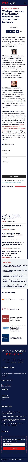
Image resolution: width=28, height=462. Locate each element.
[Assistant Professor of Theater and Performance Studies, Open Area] (5, 318)
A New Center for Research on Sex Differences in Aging (10, 412)
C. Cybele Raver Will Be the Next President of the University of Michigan (15, 265)
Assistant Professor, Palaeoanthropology (16, 338)
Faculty (16, 8)
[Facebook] (7, 31)
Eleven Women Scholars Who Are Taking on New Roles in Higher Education (13, 244)
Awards (4, 221)
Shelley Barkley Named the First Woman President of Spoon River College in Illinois (15, 280)
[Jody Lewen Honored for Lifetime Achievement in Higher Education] (14, 200)
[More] (20, 31)
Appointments (7, 8)
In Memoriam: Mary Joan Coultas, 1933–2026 (13, 416)
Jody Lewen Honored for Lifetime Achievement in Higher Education (11, 217)
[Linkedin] (10, 31)
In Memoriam (5, 229)
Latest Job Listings (8, 292)
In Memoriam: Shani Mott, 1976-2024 (12, 226)
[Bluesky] (2, 385)
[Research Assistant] (5, 309)
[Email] (13, 31)
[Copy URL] (17, 31)
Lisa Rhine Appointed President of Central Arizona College (15, 270)
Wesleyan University (10, 144)
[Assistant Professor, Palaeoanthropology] (5, 338)
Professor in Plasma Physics (17, 300)
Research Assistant (15, 309)
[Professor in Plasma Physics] (5, 299)
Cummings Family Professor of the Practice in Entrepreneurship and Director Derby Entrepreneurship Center (17, 328)
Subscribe (15, 448)
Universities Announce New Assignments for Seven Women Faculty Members (12, 235)
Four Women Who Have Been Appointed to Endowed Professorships (11, 253)
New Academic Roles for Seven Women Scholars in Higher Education (12, 424)
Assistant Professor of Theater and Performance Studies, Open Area (17, 319)
